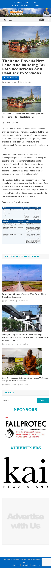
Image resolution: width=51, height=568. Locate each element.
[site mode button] (41, 20)
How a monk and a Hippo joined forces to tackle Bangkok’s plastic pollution (25, 379)
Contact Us (35, 5)
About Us (15, 5)
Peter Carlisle (25, 82)
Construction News (11, 78)
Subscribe (24, 5)
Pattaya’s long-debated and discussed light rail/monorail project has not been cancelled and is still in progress (25, 337)
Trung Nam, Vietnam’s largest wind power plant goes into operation (24, 296)
